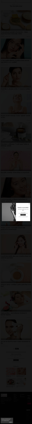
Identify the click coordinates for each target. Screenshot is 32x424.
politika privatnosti (6, 420)
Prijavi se (23, 214)
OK (10, 422)
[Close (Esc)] (29, 204)
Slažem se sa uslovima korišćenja (23, 216)
